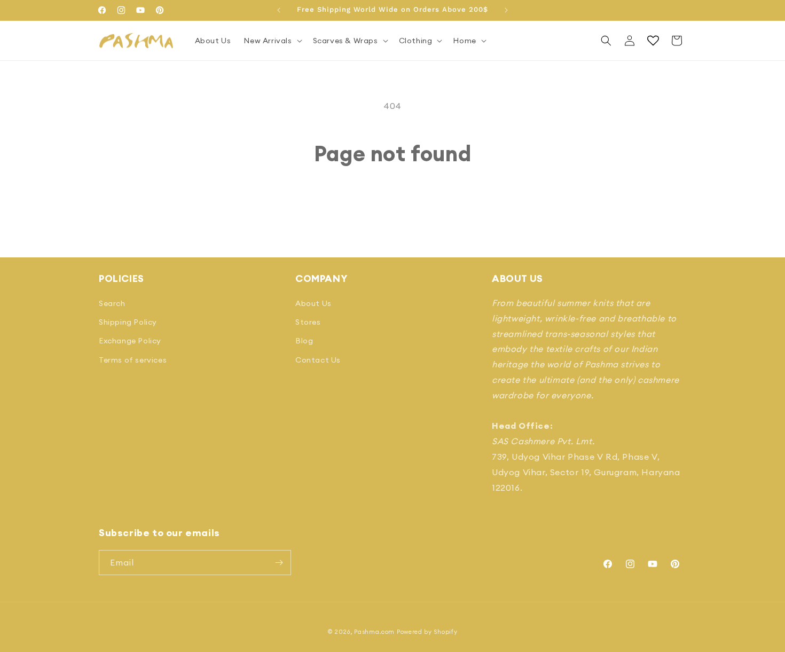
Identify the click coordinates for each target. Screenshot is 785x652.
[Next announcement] (506, 10)
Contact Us (318, 360)
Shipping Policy (128, 322)
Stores (308, 322)
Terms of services (133, 360)
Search (112, 303)
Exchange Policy (130, 340)
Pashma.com (374, 631)
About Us (313, 303)
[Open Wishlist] (653, 40)
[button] (271, 40)
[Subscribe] (279, 562)
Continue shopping (393, 207)
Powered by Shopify (427, 631)
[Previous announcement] (279, 10)
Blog (304, 340)
